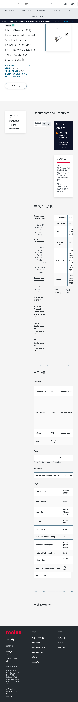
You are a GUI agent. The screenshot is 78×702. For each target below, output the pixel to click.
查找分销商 (36, 643)
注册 (66, 4)
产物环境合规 (14, 121)
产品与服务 (8, 11)
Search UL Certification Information (47, 462)
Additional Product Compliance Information (39, 310)
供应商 (34, 657)
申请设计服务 (14, 128)
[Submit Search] (52, 4)
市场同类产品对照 (38, 647)
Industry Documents (39, 240)
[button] (67, 34)
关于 (70, 11)
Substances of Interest (39, 279)
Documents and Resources (15, 116)
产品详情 (12, 125)
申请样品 (35, 662)
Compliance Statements (39, 217)
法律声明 (61, 638)
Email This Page (15, 86)
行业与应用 (25, 11)
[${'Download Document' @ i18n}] (49, 124)
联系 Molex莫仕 (38, 638)
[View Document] (44, 124)
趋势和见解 (41, 11)
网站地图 (9, 689)
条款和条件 (62, 647)
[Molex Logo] (12, 4)
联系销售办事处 (38, 652)
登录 (73, 4)
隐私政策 (61, 643)
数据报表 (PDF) (38, 124)
